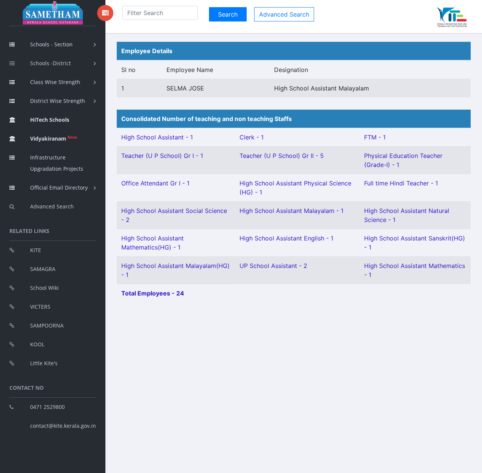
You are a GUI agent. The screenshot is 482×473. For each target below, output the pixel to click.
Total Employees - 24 (152, 293)
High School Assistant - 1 (157, 137)
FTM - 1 (375, 137)
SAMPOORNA (47, 325)
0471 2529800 (47, 406)
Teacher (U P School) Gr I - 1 (162, 155)
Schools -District (50, 63)
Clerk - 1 (251, 137)
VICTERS (40, 306)
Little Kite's (44, 363)
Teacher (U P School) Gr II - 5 (281, 155)
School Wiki (44, 287)
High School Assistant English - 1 (286, 238)
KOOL (37, 344)
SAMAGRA (42, 268)
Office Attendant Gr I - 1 (155, 183)
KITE (35, 250)
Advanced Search (52, 206)
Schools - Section (51, 44)
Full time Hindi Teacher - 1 (401, 183)
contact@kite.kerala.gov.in (63, 425)
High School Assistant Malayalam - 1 (291, 210)
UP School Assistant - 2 (273, 265)
